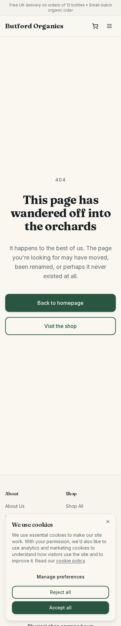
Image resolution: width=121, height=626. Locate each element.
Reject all (60, 592)
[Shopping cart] (95, 26)
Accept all (60, 607)
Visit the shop (60, 326)
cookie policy (70, 560)
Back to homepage (60, 303)
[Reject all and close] (108, 521)
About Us (15, 506)
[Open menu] (109, 26)
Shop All (74, 506)
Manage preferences (61, 576)
